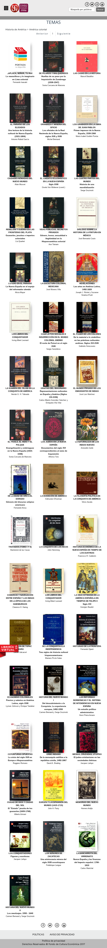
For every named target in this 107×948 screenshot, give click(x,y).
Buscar (100, 9)
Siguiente (64, 33)
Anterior (42, 33)
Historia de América (15, 29)
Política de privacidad (53, 940)
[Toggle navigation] (6, 8)
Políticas (38, 934)
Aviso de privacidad (62, 934)
